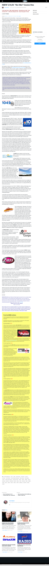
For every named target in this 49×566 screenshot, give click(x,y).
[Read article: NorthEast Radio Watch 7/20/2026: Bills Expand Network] (24, 538)
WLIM (3, 482)
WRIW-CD (21, 482)
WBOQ (29, 479)
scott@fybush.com (23, 83)
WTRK (28, 482)
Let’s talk (21, 302)
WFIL (20, 481)
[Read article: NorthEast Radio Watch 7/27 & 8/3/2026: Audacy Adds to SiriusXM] (9, 538)
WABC (20, 479)
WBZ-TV (7, 481)
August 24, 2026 (10, 530)
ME (5, 16)
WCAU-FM (11, 481)
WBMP (26, 479)
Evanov (26, 476)
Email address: (40, 39)
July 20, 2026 (25, 552)
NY (14, 16)
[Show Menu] (2, 1)
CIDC (11, 476)
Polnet (3, 479)
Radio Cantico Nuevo (9, 479)
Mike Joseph (22, 478)
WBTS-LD (3, 481)
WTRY (3, 484)
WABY (23, 479)
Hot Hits (3, 478)
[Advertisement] (17, 487)
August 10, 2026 (25, 531)
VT (8, 16)
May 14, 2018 (12, 7)
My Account (35, 10)
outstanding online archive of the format (18, 67)
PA (17, 16)
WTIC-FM (24, 482)
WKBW (29, 481)
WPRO (15, 482)
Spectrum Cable (15, 479)
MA (9, 16)
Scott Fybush (7, 7)
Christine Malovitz (7, 476)
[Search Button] (46, 1)
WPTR (17, 482)
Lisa (22, 310)
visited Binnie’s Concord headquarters (11, 340)
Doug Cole (22, 476)
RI (11, 16)
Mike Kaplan (27, 478)
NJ (15, 16)
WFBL (18, 481)
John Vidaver (8, 478)
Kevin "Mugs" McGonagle (15, 478)
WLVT (6, 482)
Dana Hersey (18, 476)
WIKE (26, 481)
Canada (19, 16)
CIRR (14, 476)
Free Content (17, 7)
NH (6, 16)
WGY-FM (23, 481)
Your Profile (35, 12)
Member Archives (36, 14)
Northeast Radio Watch (22, 7)
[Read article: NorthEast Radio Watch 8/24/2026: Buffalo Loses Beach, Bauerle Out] (9, 517)
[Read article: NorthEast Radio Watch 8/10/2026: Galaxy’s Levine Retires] (24, 517)
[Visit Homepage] (24, 1)
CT (12, 16)
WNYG (9, 482)
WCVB (15, 481)
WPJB (12, 482)
